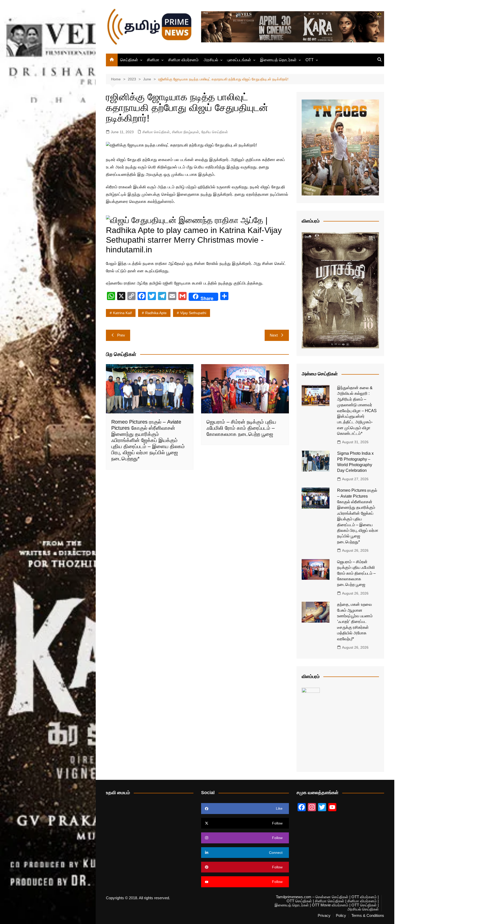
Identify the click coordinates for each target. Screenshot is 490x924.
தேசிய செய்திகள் (214, 132)
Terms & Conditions (367, 916)
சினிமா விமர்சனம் (183, 60)
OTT (309, 60)
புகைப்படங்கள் (239, 60)
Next (274, 335)
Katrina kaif (122, 313)
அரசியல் (211, 60)
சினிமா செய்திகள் (156, 132)
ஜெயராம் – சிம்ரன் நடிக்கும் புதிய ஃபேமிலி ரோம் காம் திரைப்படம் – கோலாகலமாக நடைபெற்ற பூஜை (241, 428)
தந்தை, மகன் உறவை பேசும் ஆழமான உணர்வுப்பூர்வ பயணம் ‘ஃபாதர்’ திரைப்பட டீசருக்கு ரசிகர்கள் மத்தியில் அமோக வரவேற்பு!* (355, 621)
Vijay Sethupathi (193, 313)
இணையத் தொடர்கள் (278, 60)
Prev (121, 335)
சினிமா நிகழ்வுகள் (185, 132)
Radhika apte (156, 313)
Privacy (324, 916)
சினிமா (153, 60)
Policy (341, 916)
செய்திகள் (129, 60)
